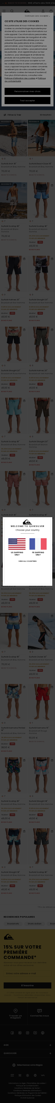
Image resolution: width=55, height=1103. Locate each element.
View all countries (27, 561)
